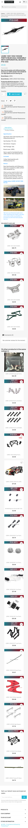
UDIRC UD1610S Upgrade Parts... (14, 374)
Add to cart (14, 94)
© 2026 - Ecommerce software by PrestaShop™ (10, 825)
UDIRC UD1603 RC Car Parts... (14, 589)
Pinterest (14, 100)
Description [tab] (8, 127)
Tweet (10, 100)
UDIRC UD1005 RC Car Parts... (14, 562)
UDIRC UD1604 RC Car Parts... (14, 616)
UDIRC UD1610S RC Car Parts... (14, 535)
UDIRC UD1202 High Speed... (14, 724)
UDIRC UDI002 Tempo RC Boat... (14, 778)
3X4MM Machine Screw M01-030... (14, 508)
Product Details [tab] (9, 130)
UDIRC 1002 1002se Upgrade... (14, 697)
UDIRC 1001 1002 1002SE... (14, 246)
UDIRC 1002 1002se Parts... (14, 454)
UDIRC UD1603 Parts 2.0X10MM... (14, 428)
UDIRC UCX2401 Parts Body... (14, 751)
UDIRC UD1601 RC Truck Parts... (14, 643)
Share (6, 100)
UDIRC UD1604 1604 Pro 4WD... (14, 481)
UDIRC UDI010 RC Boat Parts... (14, 670)
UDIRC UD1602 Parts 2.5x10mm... (14, 400)
